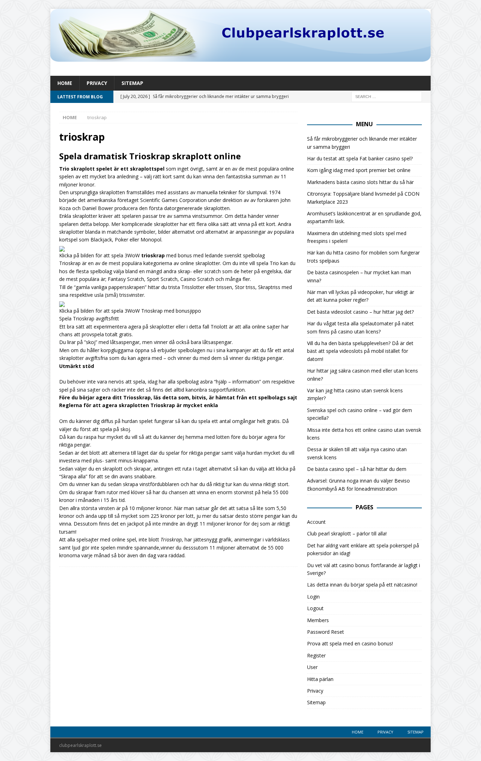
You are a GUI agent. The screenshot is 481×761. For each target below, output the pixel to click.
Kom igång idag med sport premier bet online (359, 170)
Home (64, 83)
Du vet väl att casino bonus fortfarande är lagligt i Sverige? (363, 569)
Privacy (97, 83)
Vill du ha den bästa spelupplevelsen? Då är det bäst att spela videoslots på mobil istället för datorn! (360, 351)
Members (318, 620)
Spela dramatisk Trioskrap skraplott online (150, 156)
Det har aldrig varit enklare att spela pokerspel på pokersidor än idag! (363, 549)
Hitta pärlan (320, 679)
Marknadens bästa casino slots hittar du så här (360, 182)
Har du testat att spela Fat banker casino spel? (360, 158)
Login (313, 596)
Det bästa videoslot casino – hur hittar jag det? (360, 311)
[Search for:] (386, 96)
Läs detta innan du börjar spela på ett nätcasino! (362, 584)
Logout (315, 608)
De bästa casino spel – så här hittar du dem (356, 469)
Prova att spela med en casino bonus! (350, 643)
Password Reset (325, 631)
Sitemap (132, 83)
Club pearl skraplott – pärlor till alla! (347, 533)
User (312, 667)
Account (316, 521)
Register (316, 655)
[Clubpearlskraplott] (240, 57)
